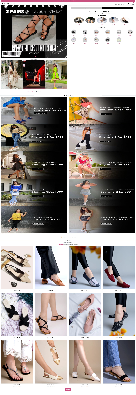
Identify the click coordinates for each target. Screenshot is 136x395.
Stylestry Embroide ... (119, 337)
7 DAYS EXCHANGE (86, 7)
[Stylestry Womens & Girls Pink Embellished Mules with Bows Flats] (85, 314)
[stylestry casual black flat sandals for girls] (51, 314)
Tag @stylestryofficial (31, 91)
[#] (12, 74)
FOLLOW (64, 237)
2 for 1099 (71, 244)
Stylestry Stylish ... (17, 290)
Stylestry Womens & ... (85, 337)
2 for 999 (75, 244)
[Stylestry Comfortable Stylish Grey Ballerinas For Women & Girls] (85, 267)
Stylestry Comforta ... (85, 290)
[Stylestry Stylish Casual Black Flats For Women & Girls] (119, 361)
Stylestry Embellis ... (17, 384)
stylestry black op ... (17, 337)
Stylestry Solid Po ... (51, 290)
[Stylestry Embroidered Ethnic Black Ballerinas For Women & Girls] (119, 314)
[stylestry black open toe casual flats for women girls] (17, 314)
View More (68, 389)
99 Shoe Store (66, 244)
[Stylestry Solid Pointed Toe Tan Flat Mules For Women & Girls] (51, 267)
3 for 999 (61, 244)
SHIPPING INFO (117, 7)
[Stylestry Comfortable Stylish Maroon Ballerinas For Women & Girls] (119, 267)
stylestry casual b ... (51, 337)
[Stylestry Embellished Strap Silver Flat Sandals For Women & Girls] (17, 361)
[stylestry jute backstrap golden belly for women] (51, 361)
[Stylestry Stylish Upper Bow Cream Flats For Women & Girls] (17, 267)
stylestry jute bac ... (51, 384)
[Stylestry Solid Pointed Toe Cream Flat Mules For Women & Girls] (85, 361)
